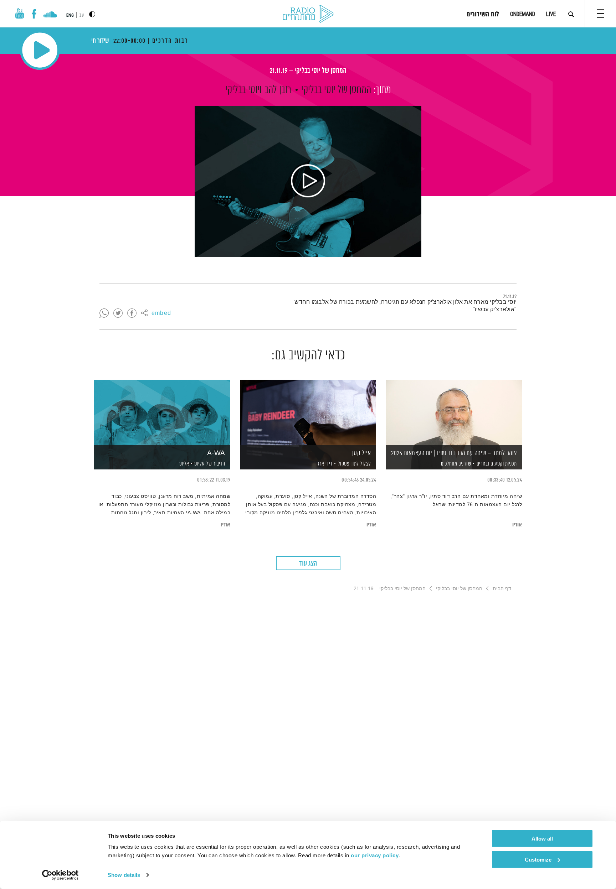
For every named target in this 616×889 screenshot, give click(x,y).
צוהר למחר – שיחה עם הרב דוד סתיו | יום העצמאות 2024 (454, 453)
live (551, 14)
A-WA (216, 453)
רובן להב (278, 90)
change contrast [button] (92, 14)
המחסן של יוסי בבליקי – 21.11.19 (308, 71)
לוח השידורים (483, 14)
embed (161, 313)
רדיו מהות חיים (308, 14)
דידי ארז (324, 464)
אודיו (517, 524)
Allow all (542, 839)
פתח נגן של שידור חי (40, 50)
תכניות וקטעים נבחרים (497, 464)
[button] (600, 13)
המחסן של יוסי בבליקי (336, 90)
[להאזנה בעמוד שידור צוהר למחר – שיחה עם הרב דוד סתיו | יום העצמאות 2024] (454, 412)
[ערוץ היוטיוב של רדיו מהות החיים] (19, 13)
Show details (124, 875)
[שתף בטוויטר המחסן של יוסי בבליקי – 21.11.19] (118, 313)
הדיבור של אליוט (209, 464)
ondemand (522, 14)
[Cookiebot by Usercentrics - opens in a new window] (60, 875)
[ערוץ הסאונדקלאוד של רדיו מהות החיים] (50, 15)
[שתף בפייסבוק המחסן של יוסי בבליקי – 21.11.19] (132, 313)
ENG (70, 15)
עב (81, 15)
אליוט (183, 464)
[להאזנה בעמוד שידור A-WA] (162, 412)
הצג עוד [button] (308, 564)
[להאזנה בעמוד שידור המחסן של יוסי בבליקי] (308, 181)
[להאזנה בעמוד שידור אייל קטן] (308, 412)
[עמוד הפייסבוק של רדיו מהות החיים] (34, 14)
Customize (538, 859)
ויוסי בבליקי (243, 90)
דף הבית (502, 588)
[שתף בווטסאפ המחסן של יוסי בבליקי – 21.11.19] (104, 313)
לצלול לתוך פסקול (354, 464)
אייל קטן (361, 453)
